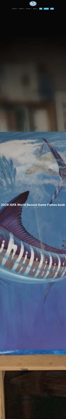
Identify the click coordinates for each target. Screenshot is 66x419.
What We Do (21, 8)
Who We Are (14, 8)
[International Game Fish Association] (33, 3)
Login (41, 8)
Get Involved (28, 8)
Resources (35, 8)
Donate (52, 8)
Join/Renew (46, 8)
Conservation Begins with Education (33, 205)
